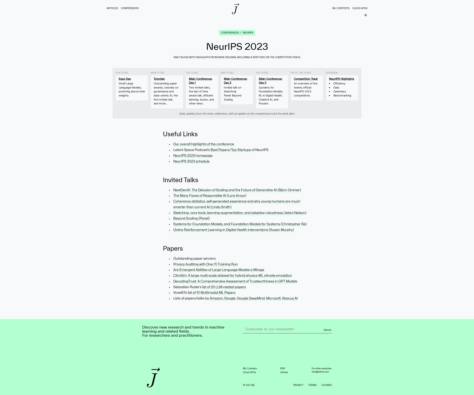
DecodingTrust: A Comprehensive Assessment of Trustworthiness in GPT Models (235, 281)
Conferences (130, 8)
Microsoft (273, 298)
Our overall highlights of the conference (203, 144)
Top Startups (241, 150)
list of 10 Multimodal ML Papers (212, 292)
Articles (112, 8)
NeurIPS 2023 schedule (191, 161)
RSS (282, 368)
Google (230, 298)
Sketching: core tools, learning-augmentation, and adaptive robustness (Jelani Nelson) (239, 213)
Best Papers (220, 150)
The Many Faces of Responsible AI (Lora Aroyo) (209, 196)
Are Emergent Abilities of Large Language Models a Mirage (218, 270)
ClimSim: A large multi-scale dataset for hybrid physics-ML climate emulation (232, 275)
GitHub (284, 372)
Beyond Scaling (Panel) (191, 218)
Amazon (216, 298)
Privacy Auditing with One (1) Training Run (205, 264)
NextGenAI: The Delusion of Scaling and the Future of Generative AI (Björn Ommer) (237, 190)
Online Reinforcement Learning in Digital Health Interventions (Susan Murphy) (233, 230)
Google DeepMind (251, 298)
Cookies (326, 385)
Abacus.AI (290, 298)
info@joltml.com (320, 371)
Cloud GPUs (359, 8)
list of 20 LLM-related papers (224, 287)
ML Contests (340, 8)
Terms (312, 385)
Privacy (298, 385)
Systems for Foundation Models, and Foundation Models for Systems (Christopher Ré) (240, 224)
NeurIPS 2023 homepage (193, 156)
